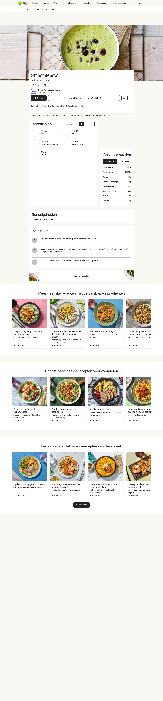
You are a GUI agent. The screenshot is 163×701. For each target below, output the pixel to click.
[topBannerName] (81, 19)
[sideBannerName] (117, 133)
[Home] (27, 9)
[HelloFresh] (23, 3)
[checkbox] (32, 85)
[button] (121, 3)
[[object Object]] (123, 98)
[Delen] (129, 98)
